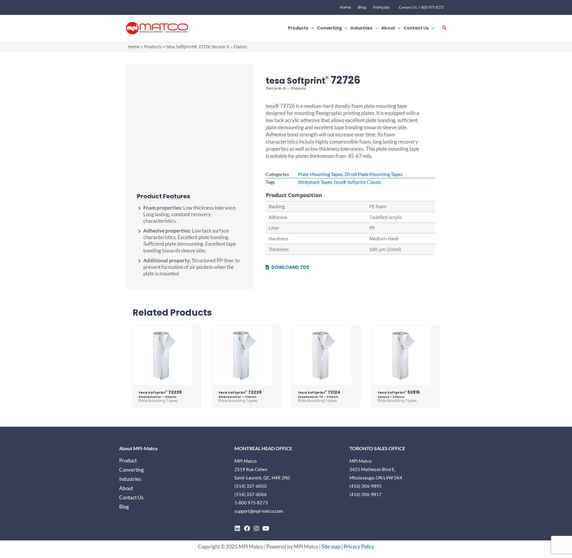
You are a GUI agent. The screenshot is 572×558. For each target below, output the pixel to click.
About (126, 488)
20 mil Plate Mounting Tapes (373, 174)
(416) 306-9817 (365, 494)
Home (345, 7)
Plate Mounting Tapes (320, 174)
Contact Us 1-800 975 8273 (421, 7)
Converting (131, 470)
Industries (130, 479)
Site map (330, 546)
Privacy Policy (358, 546)
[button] (311, 28)
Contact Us (131, 497)
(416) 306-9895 (365, 486)
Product (128, 460)
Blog (362, 7)
